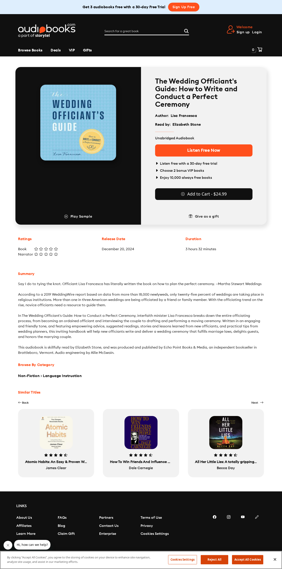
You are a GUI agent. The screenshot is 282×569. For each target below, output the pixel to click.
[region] (141, 560)
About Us (24, 517)
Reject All (214, 560)
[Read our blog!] (257, 530)
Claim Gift (66, 533)
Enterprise (107, 533)
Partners (106, 517)
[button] (23, 402)
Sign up (243, 32)
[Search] (186, 30)
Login (257, 32)
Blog (61, 526)
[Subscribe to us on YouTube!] (243, 530)
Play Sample (81, 216)
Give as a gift (207, 216)
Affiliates (24, 526)
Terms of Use (151, 517)
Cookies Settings (155, 533)
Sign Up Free (184, 7)
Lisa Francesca (184, 115)
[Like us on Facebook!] (215, 530)
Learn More (25, 533)
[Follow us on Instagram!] (229, 530)
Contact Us (109, 526)
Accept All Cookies (247, 560)
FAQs (62, 517)
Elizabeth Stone (187, 124)
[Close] (275, 559)
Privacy (147, 526)
